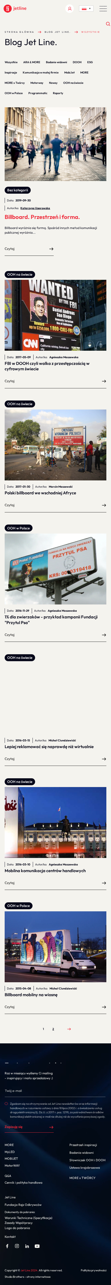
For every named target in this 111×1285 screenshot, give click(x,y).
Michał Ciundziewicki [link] (62, 740)
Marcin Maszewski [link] (61, 486)
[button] (103, 8)
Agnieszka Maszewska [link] (63, 357)
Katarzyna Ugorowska (35, 208)
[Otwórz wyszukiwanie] (108, 24)
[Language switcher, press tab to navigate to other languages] (86, 8)
